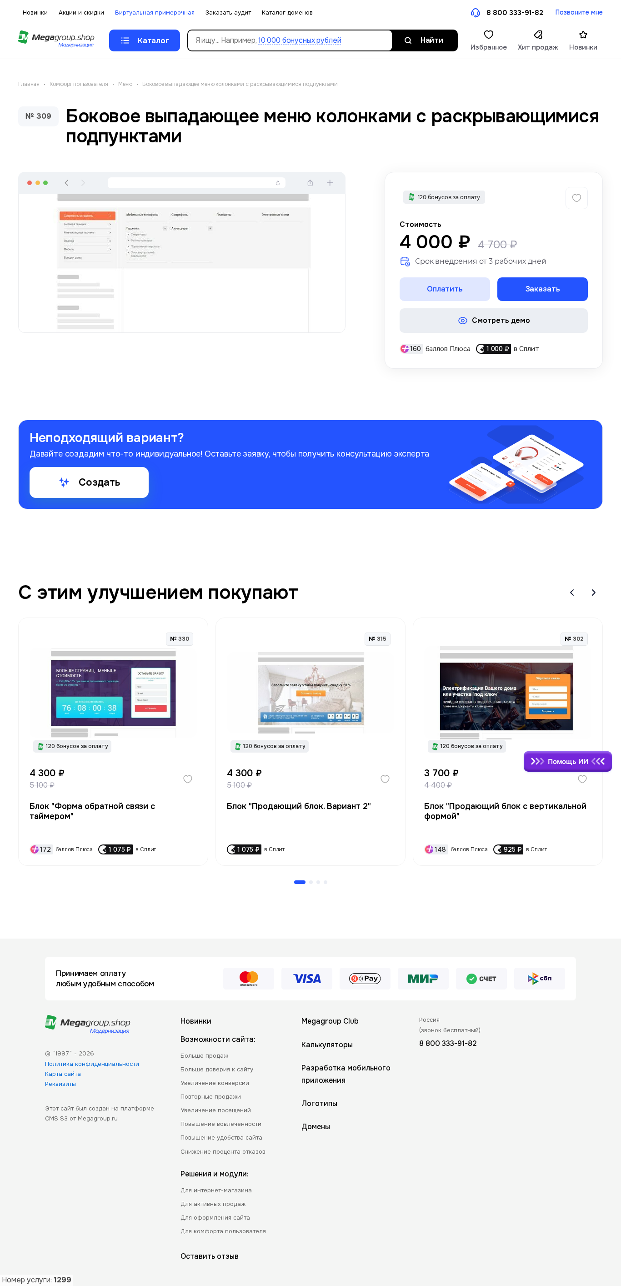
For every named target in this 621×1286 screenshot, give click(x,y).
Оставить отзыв (209, 1256)
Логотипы (319, 1103)
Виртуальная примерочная (155, 12)
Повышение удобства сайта (221, 1137)
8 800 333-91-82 (514, 12)
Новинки (35, 12)
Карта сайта (63, 1074)
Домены (315, 1126)
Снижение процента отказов (222, 1151)
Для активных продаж (212, 1204)
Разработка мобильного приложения (346, 1074)
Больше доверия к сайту (216, 1069)
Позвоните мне (579, 12)
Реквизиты (60, 1084)
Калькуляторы (327, 1045)
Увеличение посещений (215, 1110)
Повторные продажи (210, 1096)
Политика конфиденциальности (92, 1064)
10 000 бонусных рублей (299, 40)
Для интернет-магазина (216, 1190)
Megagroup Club (330, 1021)
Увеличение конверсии (214, 1083)
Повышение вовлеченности (220, 1124)
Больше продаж (204, 1056)
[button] (572, 592)
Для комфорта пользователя (223, 1231)
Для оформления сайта (215, 1217)
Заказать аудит (228, 12)
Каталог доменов (287, 12)
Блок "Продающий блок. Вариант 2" (299, 806)
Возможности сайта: (217, 1039)
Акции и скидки (81, 12)
